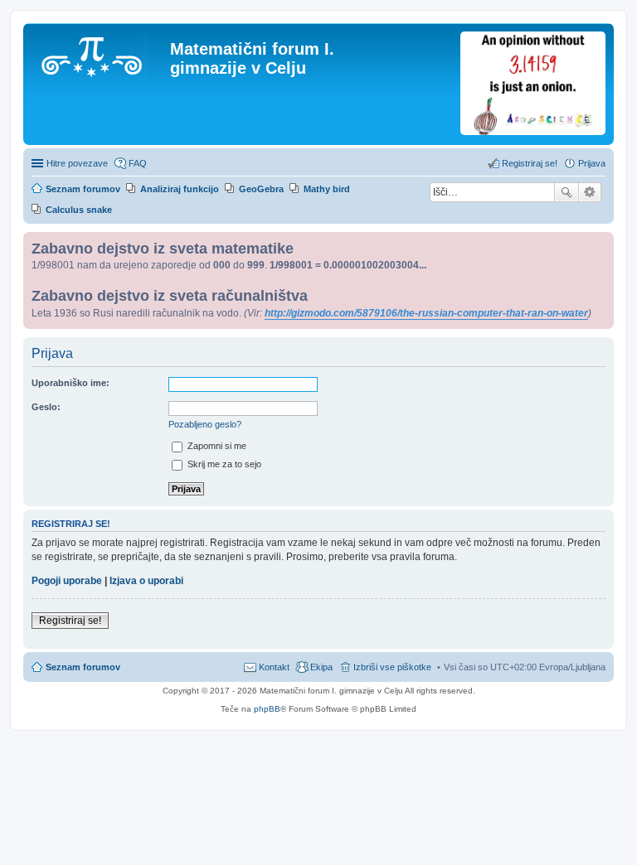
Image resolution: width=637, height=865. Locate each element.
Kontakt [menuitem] (274, 667)
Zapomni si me (215, 446)
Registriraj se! (70, 620)
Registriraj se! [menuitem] (529, 163)
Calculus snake (79, 210)
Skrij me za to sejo (223, 464)
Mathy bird (327, 189)
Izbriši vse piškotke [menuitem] (392, 667)
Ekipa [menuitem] (321, 667)
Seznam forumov (83, 667)
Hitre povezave (77, 163)
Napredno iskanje (590, 192)
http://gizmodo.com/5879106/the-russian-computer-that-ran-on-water (426, 313)
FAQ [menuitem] (138, 163)
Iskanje (566, 192)
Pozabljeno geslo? (204, 424)
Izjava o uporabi (146, 581)
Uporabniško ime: (70, 383)
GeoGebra (261, 189)
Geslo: (46, 407)
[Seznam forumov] (98, 53)
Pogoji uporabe (67, 581)
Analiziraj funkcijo (179, 189)
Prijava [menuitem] (591, 163)
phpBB (267, 708)
